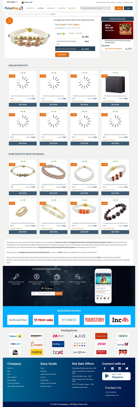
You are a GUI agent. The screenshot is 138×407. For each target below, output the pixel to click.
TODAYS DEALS (51, 8)
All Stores (44, 371)
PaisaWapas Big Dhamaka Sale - (84, 368)
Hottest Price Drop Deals (48, 383)
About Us (10, 368)
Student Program (46, 386)
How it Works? (12, 377)
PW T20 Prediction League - (83, 384)
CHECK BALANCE (100, 2)
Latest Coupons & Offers (48, 374)
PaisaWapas (62, 404)
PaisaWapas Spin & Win (79, 387)
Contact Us (113, 387)
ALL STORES (40, 8)
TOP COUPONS (61, 8)
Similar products (18, 65)
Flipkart (76, 24)
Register (119, 8)
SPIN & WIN (28, 2)
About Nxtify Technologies (15, 386)
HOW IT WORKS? (110, 2)
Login (128, 8)
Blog (8, 371)
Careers (43, 377)
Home (42, 368)
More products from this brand (26, 154)
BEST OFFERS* (72, 8)
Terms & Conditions (13, 383)
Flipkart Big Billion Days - (82, 376)
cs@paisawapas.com (112, 395)
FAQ (8, 374)
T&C (58, 44)
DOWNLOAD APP (128, 2)
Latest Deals (44, 380)
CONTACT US (119, 2)
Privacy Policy (11, 380)
